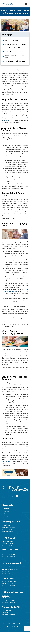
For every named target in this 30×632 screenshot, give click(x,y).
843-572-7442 (11, 557)
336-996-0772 (11, 573)
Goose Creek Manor (10, 549)
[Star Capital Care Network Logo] (8, 4)
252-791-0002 (11, 586)
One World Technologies (17, 627)
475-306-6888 (11, 615)
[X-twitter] (21, 496)
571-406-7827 (11, 529)
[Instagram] (13, 496)
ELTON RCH (5, 596)
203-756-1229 (11, 602)
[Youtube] (17, 496)
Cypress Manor (8, 578)
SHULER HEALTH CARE (9, 567)
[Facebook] (9, 496)
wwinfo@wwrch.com (11, 531)
